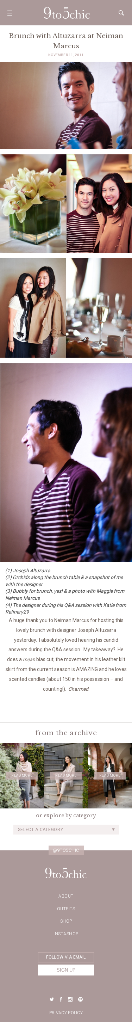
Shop (66, 921)
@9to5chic (66, 850)
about (66, 896)
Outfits (66, 908)
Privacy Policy (66, 1012)
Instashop (66, 933)
